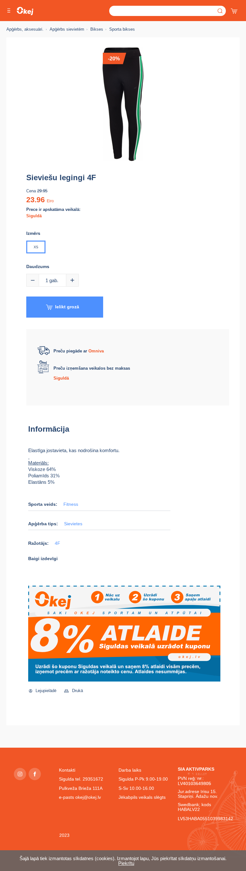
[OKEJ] (25, 11)
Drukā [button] (77, 690)
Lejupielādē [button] (46, 690)
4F (57, 543)
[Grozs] (235, 9)
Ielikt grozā (67, 306)
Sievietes (73, 523)
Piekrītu (126, 863)
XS (36, 247)
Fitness (70, 504)
